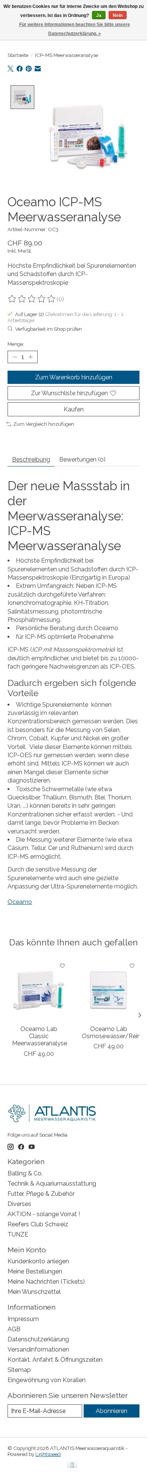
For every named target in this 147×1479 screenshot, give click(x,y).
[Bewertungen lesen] (32, 299)
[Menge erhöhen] (30, 357)
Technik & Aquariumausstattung (52, 1183)
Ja (98, 15)
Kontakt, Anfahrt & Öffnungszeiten (55, 1359)
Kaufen (74, 409)
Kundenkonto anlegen (38, 1261)
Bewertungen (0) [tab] (82, 459)
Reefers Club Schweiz (38, 1224)
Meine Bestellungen (35, 1271)
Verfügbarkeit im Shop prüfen (48, 329)
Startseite (18, 55)
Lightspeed (48, 1454)
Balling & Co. (25, 1173)
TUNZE (18, 1234)
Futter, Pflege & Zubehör (41, 1193)
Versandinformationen (38, 1349)
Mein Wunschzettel (34, 1291)
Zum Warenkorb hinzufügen (73, 377)
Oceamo (20, 901)
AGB (14, 1329)
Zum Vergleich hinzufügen (43, 424)
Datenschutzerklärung (38, 1339)
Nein (117, 15)
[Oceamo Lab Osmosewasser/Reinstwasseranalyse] (108, 990)
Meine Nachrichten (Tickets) (46, 1281)
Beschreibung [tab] (31, 459)
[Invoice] (72, 1465)
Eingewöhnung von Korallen (47, 1380)
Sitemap (19, 1369)
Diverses (19, 1203)
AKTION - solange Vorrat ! (44, 1214)
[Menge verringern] (15, 357)
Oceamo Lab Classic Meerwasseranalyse (39, 1036)
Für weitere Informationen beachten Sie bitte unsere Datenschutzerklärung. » (74, 29)
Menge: (16, 344)
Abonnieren (111, 1411)
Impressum (23, 1319)
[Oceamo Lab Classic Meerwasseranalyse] (39, 990)
